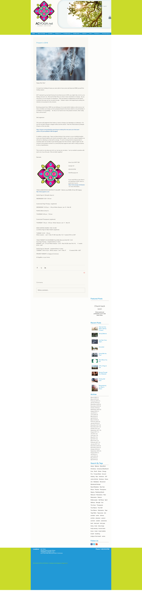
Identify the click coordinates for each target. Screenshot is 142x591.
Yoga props (100, 513)
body (96, 526)
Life (92, 481)
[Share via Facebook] (37, 268)
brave (92, 531)
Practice (97, 489)
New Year (102, 487)
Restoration (94, 497)
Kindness (101, 479)
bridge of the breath (96, 536)
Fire (92, 474)
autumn (103, 518)
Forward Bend (97, 474)
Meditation (96, 481)
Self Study (101, 500)
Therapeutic (100, 505)
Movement (102, 481)
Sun (102, 502)
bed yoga (102, 523)
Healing (93, 476)
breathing (97, 533)
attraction (98, 518)
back (92, 523)
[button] (109, 17)
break (96, 531)
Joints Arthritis (94, 479)
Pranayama (103, 489)
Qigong (92, 492)
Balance (97, 466)
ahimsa (102, 515)
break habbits (102, 531)
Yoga (106, 510)
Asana (92, 466)
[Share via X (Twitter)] (41, 268)
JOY (106, 476)
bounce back (102, 528)
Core (92, 471)
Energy (104, 471)
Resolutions (99, 494)
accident (93, 515)
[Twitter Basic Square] (94, 544)
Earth (95, 471)
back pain (96, 523)
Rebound (93, 494)
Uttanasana (101, 510)
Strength (98, 502)
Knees (106, 479)
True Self (100, 507)
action (97, 515)
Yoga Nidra (93, 513)
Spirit (106, 500)
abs (105, 513)
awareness (104, 520)
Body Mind (103, 466)
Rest (104, 494)
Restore (100, 497)
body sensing (94, 528)
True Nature (94, 507)
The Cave (93, 505)
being (92, 526)
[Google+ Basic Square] (96, 544)
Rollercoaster (94, 500)
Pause (92, 489)
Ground (104, 474)
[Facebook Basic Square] (92, 544)
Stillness (93, 502)
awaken (98, 520)
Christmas (93, 468)
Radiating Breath (99, 492)
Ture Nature (94, 510)
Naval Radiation (95, 487)
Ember (99, 471)
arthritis (93, 518)
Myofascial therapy (95, 484)
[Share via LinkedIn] (45, 268)
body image (101, 526)
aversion (93, 520)
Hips (97, 476)
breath (92, 533)
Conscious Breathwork (103, 468)
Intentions (101, 476)
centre (103, 536)
